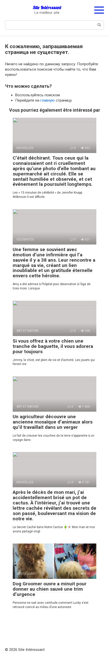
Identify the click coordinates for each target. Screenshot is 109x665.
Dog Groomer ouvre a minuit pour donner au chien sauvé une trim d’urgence (49, 589)
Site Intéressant (47, 7)
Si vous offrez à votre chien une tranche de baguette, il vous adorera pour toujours (53, 346)
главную (47, 100)
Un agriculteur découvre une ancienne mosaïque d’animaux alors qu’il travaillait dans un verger (53, 422)
